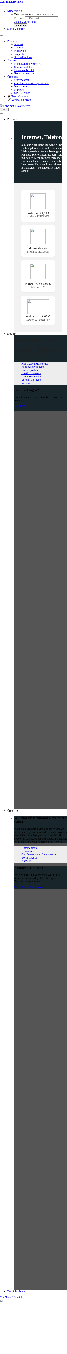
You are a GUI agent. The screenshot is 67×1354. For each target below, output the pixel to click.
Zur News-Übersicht (11, 1297)
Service (11, 60)
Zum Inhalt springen (11, 1)
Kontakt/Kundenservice (27, 63)
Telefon (18, 47)
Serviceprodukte (23, 67)
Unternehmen (22, 79)
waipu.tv (19, 54)
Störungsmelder (16, 28)
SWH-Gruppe (22, 92)
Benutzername (22, 14)
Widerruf (26, 383)
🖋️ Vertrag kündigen (19, 99)
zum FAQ (20, 406)
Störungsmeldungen (32, 366)
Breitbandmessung (24, 73)
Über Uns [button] (12, 810)
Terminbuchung (16, 1291)
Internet (18, 44)
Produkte (12, 41)
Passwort (19, 18)
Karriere (19, 89)
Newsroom (20, 86)
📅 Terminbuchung (18, 96)
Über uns (12, 76)
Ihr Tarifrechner (23, 57)
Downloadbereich (24, 70)
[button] (20, 25)
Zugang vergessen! (25, 21)
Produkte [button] (12, 119)
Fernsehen (20, 50)
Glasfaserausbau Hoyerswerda (31, 83)
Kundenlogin (14, 10)
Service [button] (11, 333)
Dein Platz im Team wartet (29, 887)
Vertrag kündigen (31, 379)
